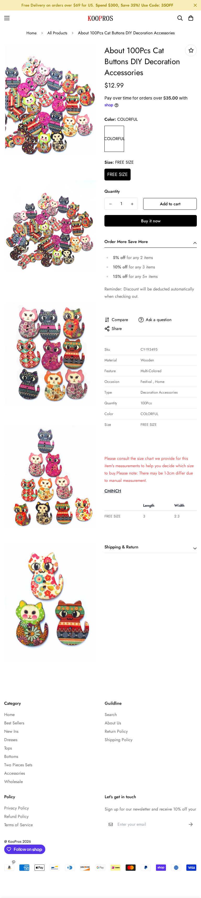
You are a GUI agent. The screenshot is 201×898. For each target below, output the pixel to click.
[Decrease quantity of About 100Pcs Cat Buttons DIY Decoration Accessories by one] (110, 204)
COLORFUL (114, 139)
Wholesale (13, 782)
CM (107, 491)
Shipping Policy (118, 740)
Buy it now (150, 221)
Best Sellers (14, 723)
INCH (116, 491)
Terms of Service (18, 825)
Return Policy (116, 731)
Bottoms (11, 756)
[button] (191, 18)
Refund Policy (16, 816)
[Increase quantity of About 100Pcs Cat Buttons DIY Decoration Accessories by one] (132, 204)
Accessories (14, 773)
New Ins (11, 731)
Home (31, 33)
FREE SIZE (117, 174)
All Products (57, 33)
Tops (8, 748)
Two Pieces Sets (18, 765)
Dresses (10, 740)
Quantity (112, 191)
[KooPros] (100, 18)
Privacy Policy (16, 808)
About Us (113, 723)
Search (111, 715)
